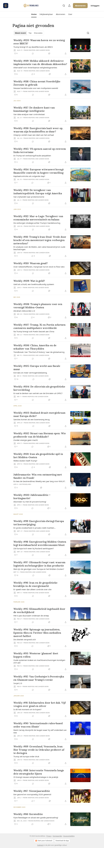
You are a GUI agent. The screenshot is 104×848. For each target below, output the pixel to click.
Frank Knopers (30, 50)
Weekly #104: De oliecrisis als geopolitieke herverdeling (39, 388)
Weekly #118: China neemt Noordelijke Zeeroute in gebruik (36, 83)
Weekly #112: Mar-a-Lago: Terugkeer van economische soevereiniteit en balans (38, 218)
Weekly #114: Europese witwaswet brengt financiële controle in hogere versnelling (38, 171)
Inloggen (95, 5)
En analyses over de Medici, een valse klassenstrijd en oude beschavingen (39, 248)
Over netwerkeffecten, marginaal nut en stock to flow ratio (39, 266)
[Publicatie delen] (69, 5)
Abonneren (80, 5)
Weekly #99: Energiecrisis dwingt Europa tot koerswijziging (38, 523)
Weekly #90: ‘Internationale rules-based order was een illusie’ (38, 725)
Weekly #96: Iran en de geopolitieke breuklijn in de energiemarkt (35, 584)
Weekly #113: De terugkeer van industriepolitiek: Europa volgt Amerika (37, 192)
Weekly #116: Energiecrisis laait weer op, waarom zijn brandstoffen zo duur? (38, 130)
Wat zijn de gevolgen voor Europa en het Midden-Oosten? (38, 569)
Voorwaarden (57, 836)
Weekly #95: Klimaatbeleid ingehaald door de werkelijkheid (39, 610)
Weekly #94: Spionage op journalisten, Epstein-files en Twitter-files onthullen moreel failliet (37, 633)
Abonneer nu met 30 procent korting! (29, 501)
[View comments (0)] (32, 53)
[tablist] (28, 33)
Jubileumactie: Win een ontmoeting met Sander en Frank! (37, 476)
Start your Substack (45, 841)
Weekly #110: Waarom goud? (30, 263)
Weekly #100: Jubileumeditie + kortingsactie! (31, 496)
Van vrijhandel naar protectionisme (28, 196)
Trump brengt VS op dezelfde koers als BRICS (33, 47)
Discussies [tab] (38, 33)
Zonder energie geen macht (25, 440)
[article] (52, 47)
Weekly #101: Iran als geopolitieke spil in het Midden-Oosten (38, 455)
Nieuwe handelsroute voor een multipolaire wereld (35, 88)
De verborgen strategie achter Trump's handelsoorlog (36, 223)
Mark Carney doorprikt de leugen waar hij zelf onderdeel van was (40, 731)
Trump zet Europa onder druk (26, 756)
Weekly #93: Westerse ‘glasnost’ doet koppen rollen (35, 655)
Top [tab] (30, 33)
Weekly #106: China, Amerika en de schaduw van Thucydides (34, 347)
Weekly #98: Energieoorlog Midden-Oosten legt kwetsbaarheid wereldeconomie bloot (39, 543)
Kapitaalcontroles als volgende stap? (29, 176)
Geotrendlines (25, 484)
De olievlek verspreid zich (24, 639)
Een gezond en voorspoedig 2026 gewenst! (32, 794)
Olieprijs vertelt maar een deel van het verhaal (33, 135)
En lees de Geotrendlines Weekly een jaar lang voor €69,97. (39, 481)
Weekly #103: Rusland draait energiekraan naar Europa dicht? (39, 414)
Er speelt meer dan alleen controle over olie (32, 589)
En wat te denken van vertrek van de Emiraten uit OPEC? (38, 393)
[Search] (63, 5)
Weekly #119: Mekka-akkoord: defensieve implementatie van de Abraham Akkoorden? (40, 62)
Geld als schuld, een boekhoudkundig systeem (33, 284)
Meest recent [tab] (20, 33)
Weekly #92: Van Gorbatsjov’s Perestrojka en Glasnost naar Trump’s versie (38, 678)
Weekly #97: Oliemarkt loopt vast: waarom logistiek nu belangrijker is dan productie (39, 564)
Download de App (62, 841)
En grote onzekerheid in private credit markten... (34, 528)
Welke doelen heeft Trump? (25, 460)
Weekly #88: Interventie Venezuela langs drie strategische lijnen (38, 772)
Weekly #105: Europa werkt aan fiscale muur (36, 367)
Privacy (48, 836)
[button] (34, 14)
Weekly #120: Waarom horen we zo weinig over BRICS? (39, 42)
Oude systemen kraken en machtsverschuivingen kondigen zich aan (39, 661)
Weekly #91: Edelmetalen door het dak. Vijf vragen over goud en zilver (39, 704)
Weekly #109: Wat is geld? (29, 280)
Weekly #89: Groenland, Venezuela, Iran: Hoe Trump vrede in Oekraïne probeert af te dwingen (38, 750)
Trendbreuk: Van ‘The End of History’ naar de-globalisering (38, 352)
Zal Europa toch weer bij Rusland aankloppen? (33, 548)
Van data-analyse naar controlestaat (29, 114)
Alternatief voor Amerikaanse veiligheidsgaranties (35, 67)
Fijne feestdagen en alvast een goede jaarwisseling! (35, 817)
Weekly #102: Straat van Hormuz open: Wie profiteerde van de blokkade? (39, 435)
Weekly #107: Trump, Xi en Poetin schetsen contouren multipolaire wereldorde (39, 326)
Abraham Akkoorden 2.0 (24, 311)
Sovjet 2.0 (17, 683)
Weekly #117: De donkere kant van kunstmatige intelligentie (34, 109)
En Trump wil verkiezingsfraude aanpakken (32, 155)
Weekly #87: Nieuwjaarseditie (31, 790)
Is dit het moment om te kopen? (27, 709)
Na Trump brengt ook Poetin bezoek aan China (33, 331)
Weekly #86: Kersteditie (28, 814)
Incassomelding (68, 836)
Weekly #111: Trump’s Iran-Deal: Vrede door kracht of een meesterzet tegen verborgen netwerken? (39, 240)
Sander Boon (44, 50)
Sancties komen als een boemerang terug (31, 419)
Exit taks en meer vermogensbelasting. (30, 372)
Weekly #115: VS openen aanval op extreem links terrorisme (39, 150)
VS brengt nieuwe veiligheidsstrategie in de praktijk (35, 777)
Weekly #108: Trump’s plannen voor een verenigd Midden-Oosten (37, 306)
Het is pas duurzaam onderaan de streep (31, 615)
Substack (40, 845)
